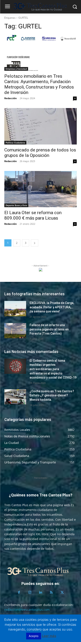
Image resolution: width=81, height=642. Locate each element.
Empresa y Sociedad (16, 68)
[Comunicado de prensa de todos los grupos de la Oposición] (40, 126)
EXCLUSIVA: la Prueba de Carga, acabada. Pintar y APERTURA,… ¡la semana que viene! (52, 307)
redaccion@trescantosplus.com (27, 610)
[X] (62, 592)
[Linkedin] (40, 592)
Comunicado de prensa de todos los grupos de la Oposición (40, 152)
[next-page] (34, 242)
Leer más (49, 636)
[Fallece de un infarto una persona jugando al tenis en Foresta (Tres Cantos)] (15, 330)
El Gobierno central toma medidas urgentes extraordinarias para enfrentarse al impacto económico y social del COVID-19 (53, 369)
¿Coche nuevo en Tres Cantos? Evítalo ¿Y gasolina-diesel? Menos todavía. (52, 395)
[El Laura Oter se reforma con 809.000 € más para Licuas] (40, 189)
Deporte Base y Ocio (16, 205)
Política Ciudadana (15, 142)
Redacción (10, 98)
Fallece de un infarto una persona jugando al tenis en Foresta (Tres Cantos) (49, 329)
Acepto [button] (33, 636)
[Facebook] (19, 592)
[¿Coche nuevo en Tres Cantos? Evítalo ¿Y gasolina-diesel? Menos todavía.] (15, 396)
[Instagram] (29, 592)
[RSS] (51, 592)
